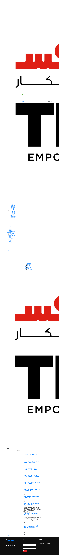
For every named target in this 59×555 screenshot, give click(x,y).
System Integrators (12, 235)
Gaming (10, 244)
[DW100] (37, 97)
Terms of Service (47, 543)
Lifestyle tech (11, 245)
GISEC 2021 (13, 204)
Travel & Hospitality (12, 231)
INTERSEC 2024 (13, 218)
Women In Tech (26, 260)
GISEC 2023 (13, 206)
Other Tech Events (12, 221)
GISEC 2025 (13, 208)
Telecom (10, 230)
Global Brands (11, 233)
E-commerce (11, 238)
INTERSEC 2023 (13, 217)
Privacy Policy (41, 543)
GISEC (10, 203)
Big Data (10, 241)
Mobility (10, 229)
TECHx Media (25, 539)
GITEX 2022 (13, 211)
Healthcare (11, 228)
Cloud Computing (12, 242)
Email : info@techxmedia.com (45, 542)
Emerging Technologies (11, 239)
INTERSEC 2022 (13, 216)
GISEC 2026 (13, 209)
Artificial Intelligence (12, 240)
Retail (10, 237)
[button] (7, 251)
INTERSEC (10, 215)
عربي (26, 101)
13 (7, 535)
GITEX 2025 (13, 214)
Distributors (11, 234)
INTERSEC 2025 (13, 219)
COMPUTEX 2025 (14, 201)
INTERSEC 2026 (13, 220)
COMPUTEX (27, 268)
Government (11, 227)
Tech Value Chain (10, 232)
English (23, 101)
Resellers (10, 236)
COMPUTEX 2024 (14, 202)
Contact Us (29, 539)
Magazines (9, 250)
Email (24, 547)
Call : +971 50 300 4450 (43, 540)
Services (33, 539)
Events (25, 261)
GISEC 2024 (13, 207)
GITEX (10, 210)
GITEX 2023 (13, 212)
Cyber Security (11, 243)
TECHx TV (25, 259)
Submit (24, 550)
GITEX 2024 (13, 213)
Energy (10, 226)
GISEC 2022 (13, 205)
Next (9, 535)
